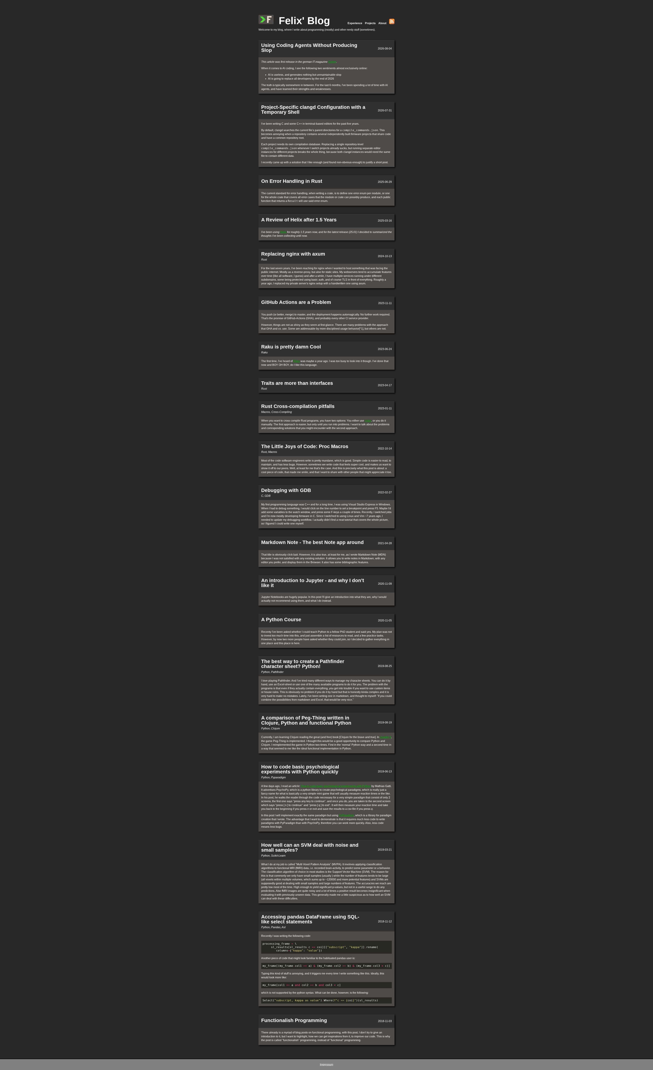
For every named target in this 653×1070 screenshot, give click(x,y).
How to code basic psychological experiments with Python (336, 786)
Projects (370, 23)
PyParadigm (346, 815)
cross (368, 420)
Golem (332, 61)
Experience (355, 23)
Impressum (326, 1064)
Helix (283, 232)
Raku (296, 361)
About (382, 23)
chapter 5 (385, 737)
